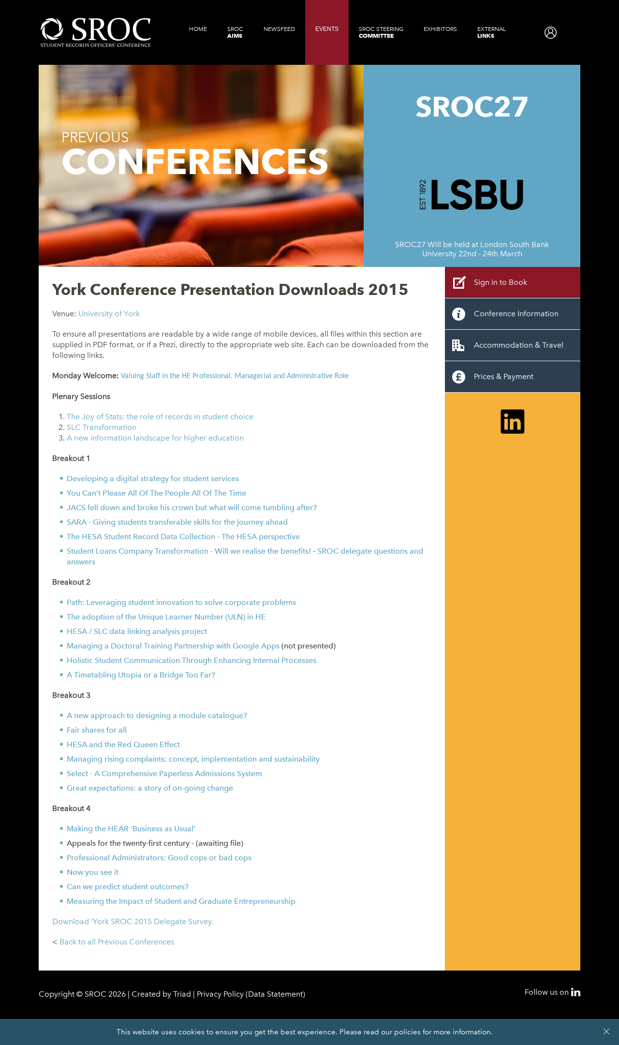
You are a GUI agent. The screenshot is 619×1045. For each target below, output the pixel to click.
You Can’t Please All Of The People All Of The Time (156, 493)
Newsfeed (279, 29)
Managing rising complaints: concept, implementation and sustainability (193, 759)
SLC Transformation (101, 427)
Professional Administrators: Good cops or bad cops (159, 857)
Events (327, 29)
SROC (235, 32)
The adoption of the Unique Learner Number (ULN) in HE (166, 616)
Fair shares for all (97, 730)
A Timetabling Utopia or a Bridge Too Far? (141, 674)
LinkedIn (575, 992)
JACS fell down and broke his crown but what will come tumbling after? (192, 507)
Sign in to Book (500, 282)
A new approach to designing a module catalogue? (157, 715)
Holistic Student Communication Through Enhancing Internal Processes (191, 660)
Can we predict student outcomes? (128, 886)
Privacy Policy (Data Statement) (251, 994)
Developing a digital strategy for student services (153, 478)
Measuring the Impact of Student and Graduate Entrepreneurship (181, 901)
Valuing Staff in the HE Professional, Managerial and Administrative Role (235, 376)
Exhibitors (440, 29)
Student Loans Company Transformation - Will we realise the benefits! (189, 551)
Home (198, 29)
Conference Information (516, 313)
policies (407, 1032)
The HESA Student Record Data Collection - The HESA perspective (183, 536)
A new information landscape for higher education (155, 437)
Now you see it (92, 872)
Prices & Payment (503, 376)
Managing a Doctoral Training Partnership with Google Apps (173, 645)
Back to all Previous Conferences (116, 941)
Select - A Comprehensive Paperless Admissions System (164, 773)
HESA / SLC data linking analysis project (137, 631)
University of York (109, 313)
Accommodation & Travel (518, 345)
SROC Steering (381, 32)
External (491, 32)
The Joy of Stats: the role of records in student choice (160, 416)
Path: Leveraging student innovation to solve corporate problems (181, 602)
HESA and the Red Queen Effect (123, 744)
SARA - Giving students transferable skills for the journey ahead (177, 522)
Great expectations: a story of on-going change (150, 788)
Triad (182, 994)
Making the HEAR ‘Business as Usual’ (131, 828)
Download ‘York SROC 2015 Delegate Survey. (132, 921)
